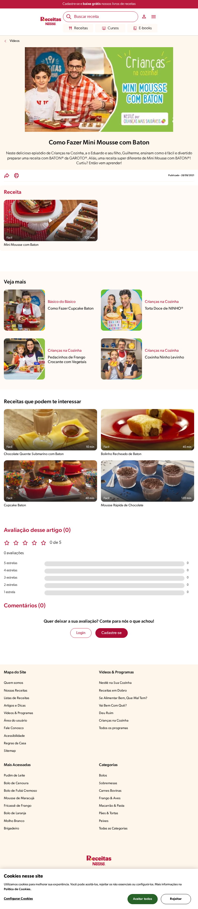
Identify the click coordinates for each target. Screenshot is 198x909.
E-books (145, 28)
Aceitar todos (142, 899)
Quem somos (13, 683)
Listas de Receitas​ (16, 698)
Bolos (103, 775)
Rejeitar (176, 899)
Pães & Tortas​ (108, 813)
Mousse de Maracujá (19, 798)
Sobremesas (108, 783)
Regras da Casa (15, 743)
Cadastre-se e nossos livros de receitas (99, 4)
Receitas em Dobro (113, 691)
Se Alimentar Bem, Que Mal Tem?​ (123, 698)
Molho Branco (14, 821)
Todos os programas (113, 728)
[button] (7, 176)
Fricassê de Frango (17, 806)
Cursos (113, 28)
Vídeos (15, 41)
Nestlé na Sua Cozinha (115, 683)
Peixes (103, 821)
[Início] (51, 22)
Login (80, 633)
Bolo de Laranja (15, 813)
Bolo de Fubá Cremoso (20, 791)
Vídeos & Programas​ (18, 713)
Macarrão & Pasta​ (111, 806)
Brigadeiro (11, 828)
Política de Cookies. (17, 889)
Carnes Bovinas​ (110, 791)
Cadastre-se (111, 633)
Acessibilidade (14, 736)
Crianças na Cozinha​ (113, 721)
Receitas (81, 28)
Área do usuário (15, 721)
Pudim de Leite (14, 775)
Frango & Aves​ (109, 798)
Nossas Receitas (15, 691)
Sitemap (10, 751)
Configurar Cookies (18, 898)
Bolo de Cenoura (16, 783)
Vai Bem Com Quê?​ (113, 706)
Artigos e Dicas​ (15, 706)
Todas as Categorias (113, 828)
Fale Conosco (14, 728)
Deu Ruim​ (106, 713)
